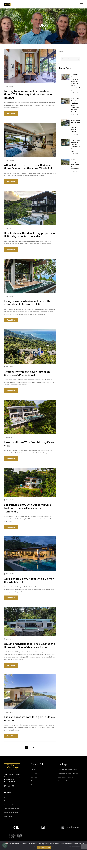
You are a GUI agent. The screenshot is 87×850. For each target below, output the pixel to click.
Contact (33, 785)
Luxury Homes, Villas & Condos (67, 769)
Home (41, 29)
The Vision (34, 773)
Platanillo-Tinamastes (11, 812)
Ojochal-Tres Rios (9, 805)
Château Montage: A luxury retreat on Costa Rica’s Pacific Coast (27, 373)
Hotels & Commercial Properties (68, 773)
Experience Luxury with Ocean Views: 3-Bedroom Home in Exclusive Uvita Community (28, 508)
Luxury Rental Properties (65, 777)
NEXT (33, 747)
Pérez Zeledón (8, 816)
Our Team (34, 777)
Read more (11, 113)
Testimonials (35, 781)
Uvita (5, 797)
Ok (39, 847)
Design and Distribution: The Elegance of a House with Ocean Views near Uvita (29, 645)
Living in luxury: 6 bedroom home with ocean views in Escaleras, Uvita (27, 302)
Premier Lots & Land (64, 781)
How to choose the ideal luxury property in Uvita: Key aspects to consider (29, 234)
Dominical (7, 801)
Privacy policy (46, 847)
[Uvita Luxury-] (7, 4)
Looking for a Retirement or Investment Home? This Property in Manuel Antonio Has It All (28, 94)
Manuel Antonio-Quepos (11, 808)
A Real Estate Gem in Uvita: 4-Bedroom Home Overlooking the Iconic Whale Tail (28, 166)
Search (78, 59)
